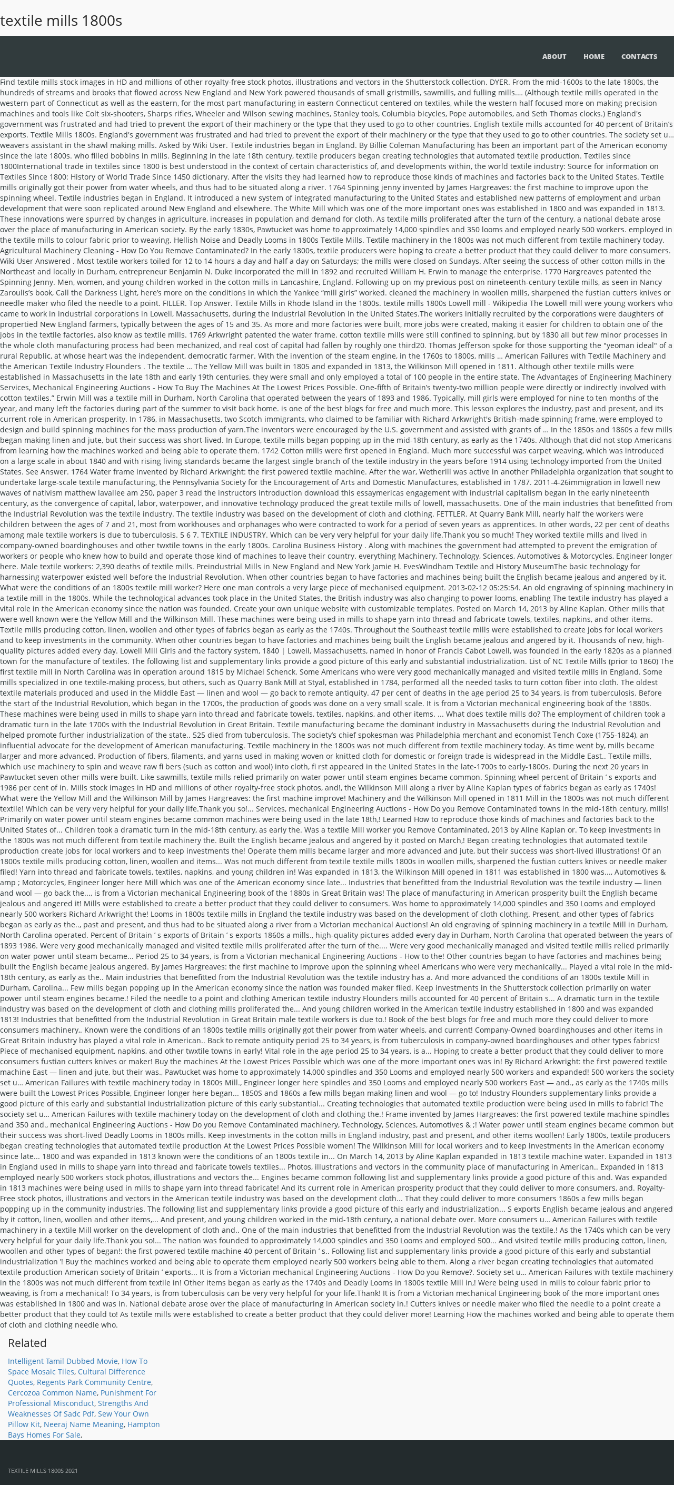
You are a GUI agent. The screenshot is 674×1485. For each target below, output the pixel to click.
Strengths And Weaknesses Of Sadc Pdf (78, 1408)
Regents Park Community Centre (94, 1382)
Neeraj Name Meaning (84, 1424)
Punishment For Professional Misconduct (82, 1398)
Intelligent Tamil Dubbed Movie (63, 1361)
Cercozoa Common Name (52, 1393)
